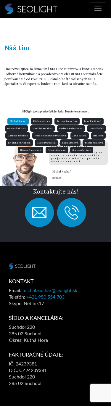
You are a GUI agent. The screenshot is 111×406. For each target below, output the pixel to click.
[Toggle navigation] (98, 8)
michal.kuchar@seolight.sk (49, 290)
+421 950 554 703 (45, 297)
